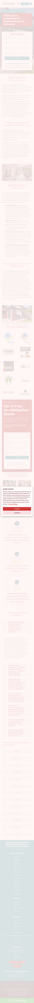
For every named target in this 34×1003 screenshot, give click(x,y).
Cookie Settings (12, 504)
